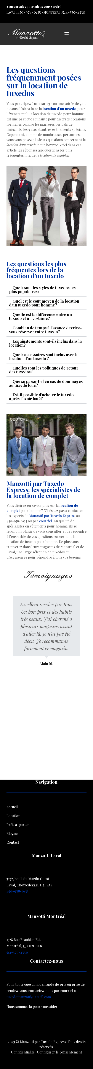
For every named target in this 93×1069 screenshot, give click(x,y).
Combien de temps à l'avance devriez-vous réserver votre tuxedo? (45, 329)
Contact (12, 842)
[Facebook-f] (31, 1025)
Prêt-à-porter (17, 824)
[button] (46, 290)
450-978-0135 (29, 12)
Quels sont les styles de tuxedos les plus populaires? (42, 289)
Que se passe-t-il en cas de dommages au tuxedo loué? (46, 383)
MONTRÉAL (51, 12)
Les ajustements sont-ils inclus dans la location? (45, 343)
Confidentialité (23, 1052)
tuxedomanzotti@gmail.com (28, 997)
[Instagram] (46, 1025)
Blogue (12, 833)
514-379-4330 (73, 12)
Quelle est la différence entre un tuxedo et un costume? (40, 316)
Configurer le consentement (59, 1052)
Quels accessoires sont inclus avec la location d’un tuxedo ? (44, 356)
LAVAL (10, 12)
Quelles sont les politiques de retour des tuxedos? (43, 369)
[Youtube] (61, 1025)
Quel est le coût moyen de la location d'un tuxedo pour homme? (44, 303)
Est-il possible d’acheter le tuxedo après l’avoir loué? (41, 396)
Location (13, 815)
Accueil (12, 807)
